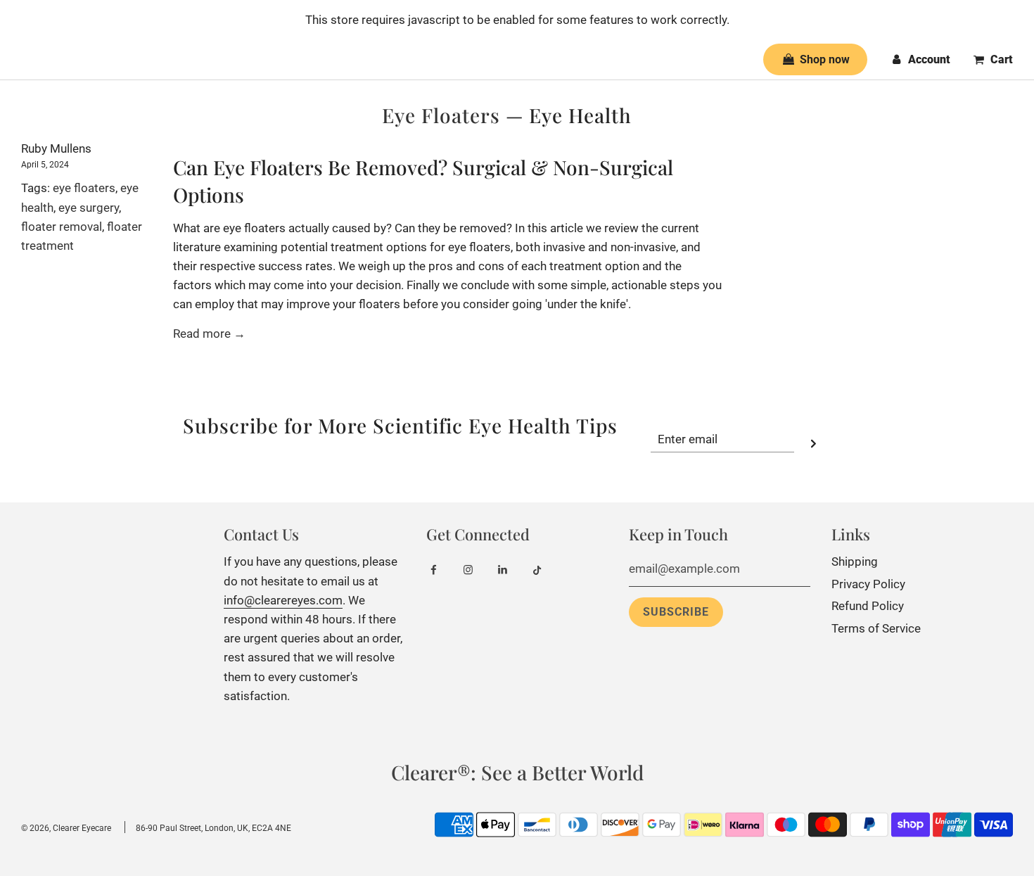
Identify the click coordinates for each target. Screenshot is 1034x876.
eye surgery (88, 208)
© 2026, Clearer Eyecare (66, 828)
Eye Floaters (441, 115)
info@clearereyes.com (283, 600)
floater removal (61, 227)
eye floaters (84, 188)
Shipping (854, 561)
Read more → (209, 333)
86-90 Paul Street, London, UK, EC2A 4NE (213, 828)
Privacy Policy (868, 584)
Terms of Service (876, 628)
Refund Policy (867, 606)
